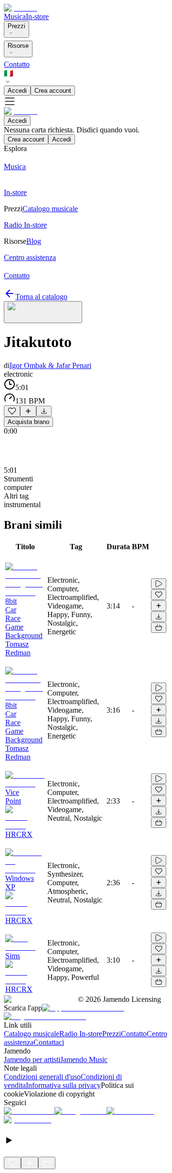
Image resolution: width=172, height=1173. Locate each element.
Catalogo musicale (31, 1034)
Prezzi (16, 26)
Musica (15, 16)
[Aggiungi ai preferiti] (12, 411)
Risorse (18, 45)
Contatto (17, 64)
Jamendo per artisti (32, 1059)
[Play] (43, 312)
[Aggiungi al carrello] (158, 627)
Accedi (17, 90)
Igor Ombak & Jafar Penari (50, 365)
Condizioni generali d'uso (42, 1077)
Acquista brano (28, 421)
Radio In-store (80, 1034)
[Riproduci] (158, 583)
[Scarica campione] (44, 411)
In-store (37, 16)
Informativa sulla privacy (63, 1085)
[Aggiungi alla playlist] (28, 411)
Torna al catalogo (41, 297)
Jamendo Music (84, 1059)
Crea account (52, 90)
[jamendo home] (20, 8)
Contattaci (48, 1042)
